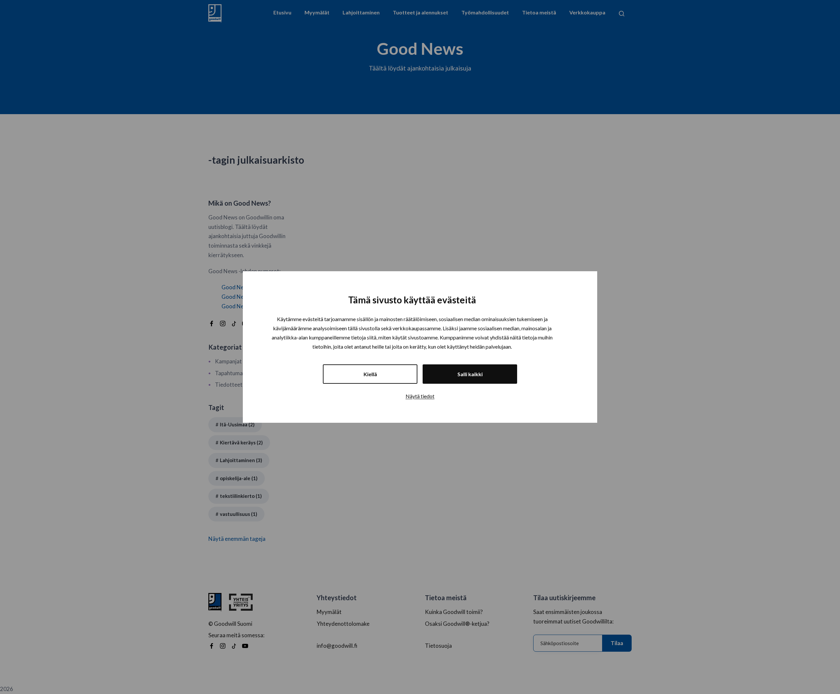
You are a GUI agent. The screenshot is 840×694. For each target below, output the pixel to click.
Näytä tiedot (420, 396)
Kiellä (370, 374)
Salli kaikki (470, 374)
